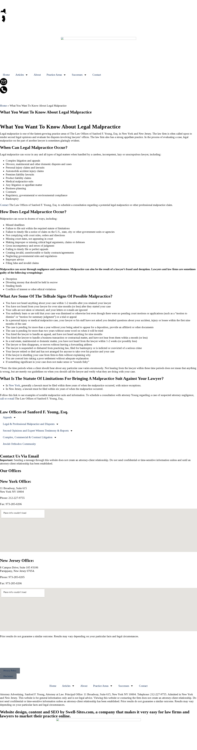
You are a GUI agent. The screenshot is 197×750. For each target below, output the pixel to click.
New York (14, 385)
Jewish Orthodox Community (19, 443)
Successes (77, 74)
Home (6, 74)
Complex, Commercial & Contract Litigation (27, 437)
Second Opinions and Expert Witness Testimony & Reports (36, 430)
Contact (96, 74)
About (37, 74)
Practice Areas (54, 74)
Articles (19, 74)
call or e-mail (7, 398)
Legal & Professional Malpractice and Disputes (29, 423)
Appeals (7, 417)
